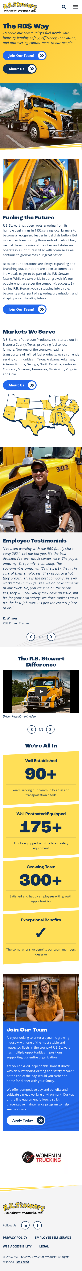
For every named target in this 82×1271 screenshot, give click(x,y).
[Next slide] (51, 637)
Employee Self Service (53, 1238)
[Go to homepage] (20, 7)
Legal (44, 1246)
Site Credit (22, 1262)
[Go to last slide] (31, 637)
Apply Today (22, 1120)
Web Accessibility (17, 1246)
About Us (16, 69)
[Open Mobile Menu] (75, 6)
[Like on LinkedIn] (25, 1225)
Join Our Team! (21, 55)
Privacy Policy (15, 1238)
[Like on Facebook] (37, 1225)
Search (64, 7)
